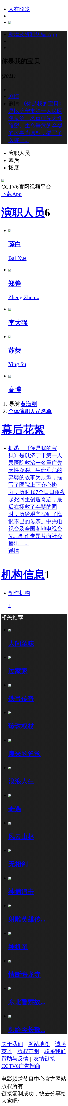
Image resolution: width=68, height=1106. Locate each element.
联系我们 (55, 1051)
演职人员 (23, 212)
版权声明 (28, 1051)
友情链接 (44, 1059)
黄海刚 (29, 404)
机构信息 (23, 574)
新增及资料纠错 (32, 34)
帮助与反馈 (14, 1059)
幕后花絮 (23, 430)
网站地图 (39, 1044)
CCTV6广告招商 (20, 1066)
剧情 (13, 96)
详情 (13, 551)
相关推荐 (12, 617)
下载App (11, 194)
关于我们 (12, 1044)
